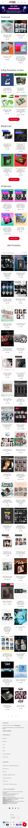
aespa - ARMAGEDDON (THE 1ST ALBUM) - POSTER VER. (20, 654)
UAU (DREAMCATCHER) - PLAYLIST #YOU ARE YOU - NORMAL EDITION (7, 349)
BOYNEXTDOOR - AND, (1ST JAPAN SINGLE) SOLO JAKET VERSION (20, 552)
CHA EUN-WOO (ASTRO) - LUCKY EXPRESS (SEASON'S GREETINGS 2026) (20, 111)
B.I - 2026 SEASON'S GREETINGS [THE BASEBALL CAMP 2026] (7, 89)
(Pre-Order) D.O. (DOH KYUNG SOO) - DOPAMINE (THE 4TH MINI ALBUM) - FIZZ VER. (7, 170)
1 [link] (8, 716)
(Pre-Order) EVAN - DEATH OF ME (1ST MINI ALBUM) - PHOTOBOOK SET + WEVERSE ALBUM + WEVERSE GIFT (21, 58)
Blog (4, 750)
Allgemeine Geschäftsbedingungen (11, 765)
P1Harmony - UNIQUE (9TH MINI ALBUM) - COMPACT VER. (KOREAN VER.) (7, 275)
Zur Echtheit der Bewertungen (10, 784)
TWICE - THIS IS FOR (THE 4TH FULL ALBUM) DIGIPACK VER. (7, 324)
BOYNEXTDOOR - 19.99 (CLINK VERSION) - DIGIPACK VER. (7, 526)
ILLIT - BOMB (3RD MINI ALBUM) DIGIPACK (20, 324)
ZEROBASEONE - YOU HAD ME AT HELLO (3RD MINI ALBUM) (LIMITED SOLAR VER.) (7, 681)
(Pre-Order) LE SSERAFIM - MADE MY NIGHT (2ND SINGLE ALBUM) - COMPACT (20, 206)
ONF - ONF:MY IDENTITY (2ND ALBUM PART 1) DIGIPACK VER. (7, 425)
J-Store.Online (13, 793)
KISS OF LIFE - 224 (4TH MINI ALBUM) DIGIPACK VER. (20, 299)
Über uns (5, 738)
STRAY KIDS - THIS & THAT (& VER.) (21, 35)
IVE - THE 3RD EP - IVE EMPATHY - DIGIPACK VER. (7, 450)
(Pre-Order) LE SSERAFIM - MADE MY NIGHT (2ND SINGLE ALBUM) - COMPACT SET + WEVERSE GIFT (7, 206)
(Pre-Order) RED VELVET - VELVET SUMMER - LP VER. (20, 228)
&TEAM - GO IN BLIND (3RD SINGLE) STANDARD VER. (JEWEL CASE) (20, 375)
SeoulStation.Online (7, 794)
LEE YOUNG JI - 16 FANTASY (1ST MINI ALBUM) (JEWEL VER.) (7, 552)
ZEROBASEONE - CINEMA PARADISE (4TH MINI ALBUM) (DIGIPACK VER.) (21, 527)
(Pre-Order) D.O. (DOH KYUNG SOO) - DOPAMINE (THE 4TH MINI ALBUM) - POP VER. (20, 170)
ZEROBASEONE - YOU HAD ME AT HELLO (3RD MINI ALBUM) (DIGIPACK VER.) (7, 655)
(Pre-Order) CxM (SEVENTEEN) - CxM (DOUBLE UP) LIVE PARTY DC (7, 145)
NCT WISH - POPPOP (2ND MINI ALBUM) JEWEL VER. (7, 374)
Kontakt (4, 741)
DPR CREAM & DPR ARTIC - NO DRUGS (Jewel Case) (21, 349)
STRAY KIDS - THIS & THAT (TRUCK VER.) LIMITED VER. (7, 36)
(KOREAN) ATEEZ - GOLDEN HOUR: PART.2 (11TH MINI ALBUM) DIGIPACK (20, 476)
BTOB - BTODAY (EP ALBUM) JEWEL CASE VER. (7, 400)
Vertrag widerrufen (7, 778)
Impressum (5, 781)
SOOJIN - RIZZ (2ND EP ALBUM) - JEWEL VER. (7, 602)
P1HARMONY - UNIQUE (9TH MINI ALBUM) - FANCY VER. (20, 274)
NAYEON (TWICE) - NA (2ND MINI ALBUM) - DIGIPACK (20, 577)
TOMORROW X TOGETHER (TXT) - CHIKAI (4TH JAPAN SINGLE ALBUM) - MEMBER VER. (7, 629)
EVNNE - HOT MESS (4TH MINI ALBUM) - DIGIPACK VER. (21, 425)
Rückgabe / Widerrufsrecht (9, 774)
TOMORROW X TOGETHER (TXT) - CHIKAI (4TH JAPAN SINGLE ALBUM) (21, 603)
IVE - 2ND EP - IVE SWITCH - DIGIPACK (20, 706)
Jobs (4, 744)
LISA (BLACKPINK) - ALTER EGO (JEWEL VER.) (7, 475)
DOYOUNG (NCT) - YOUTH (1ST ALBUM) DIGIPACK (7, 706)
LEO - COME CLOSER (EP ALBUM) (21, 627)
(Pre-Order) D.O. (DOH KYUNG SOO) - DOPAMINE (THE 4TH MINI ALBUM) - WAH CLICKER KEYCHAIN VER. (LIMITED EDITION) (21, 146)
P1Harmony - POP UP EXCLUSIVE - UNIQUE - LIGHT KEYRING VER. (7, 299)
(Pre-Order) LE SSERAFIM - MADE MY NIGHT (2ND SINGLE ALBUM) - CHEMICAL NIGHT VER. (7, 229)
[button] (2, 2)
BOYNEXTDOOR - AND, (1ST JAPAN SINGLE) (7, 577)
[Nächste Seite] (19, 716)
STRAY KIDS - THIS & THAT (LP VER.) (7, 57)
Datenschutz (6, 768)
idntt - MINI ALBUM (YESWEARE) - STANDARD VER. (21, 89)
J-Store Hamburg (7, 753)
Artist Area (5, 757)
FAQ (4, 747)
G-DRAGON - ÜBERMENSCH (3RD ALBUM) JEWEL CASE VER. (20, 400)
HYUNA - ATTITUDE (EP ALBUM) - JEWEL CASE (20, 680)
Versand (4, 771)
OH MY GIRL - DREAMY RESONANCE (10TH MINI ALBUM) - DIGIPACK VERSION (21, 501)
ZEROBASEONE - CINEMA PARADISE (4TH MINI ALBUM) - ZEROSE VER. (7, 501)
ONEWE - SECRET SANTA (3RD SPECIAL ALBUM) (21, 450)
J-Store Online (12, 827)
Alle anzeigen (14, 119)
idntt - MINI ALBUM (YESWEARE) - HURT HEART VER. (7, 110)
